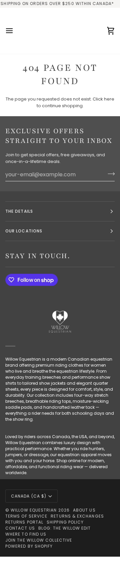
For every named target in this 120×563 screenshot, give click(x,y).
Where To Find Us (25, 534)
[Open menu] (15, 31)
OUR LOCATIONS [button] (23, 231)
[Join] (109, 173)
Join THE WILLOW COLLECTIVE (38, 540)
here (109, 99)
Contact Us (20, 528)
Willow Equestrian (34, 510)
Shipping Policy (65, 522)
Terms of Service (26, 516)
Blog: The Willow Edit (64, 528)
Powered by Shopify (29, 546)
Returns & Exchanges (77, 516)
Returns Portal (24, 522)
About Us (84, 510)
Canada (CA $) (28, 496)
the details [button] (19, 211)
